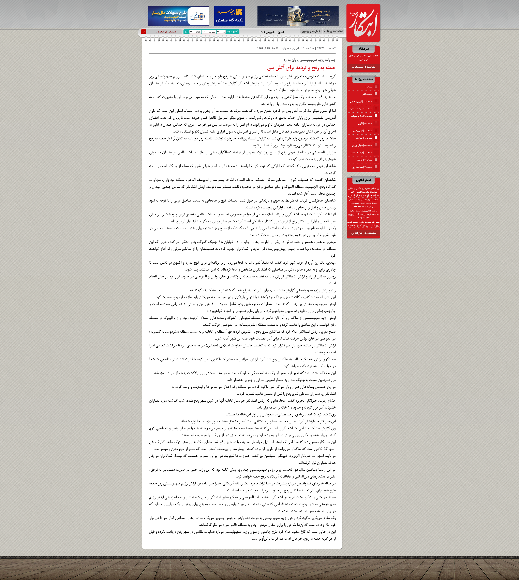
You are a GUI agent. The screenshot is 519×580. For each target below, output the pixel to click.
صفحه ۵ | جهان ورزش (364, 145)
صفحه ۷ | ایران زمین (365, 130)
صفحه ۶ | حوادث (366, 138)
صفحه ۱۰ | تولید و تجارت (363, 108)
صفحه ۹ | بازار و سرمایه (364, 116)
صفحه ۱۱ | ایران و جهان (363, 101)
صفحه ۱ (371, 86)
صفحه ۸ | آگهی (367, 123)
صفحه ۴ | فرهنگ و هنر (364, 152)
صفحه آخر (369, 94)
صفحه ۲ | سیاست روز (364, 167)
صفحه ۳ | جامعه (367, 160)
